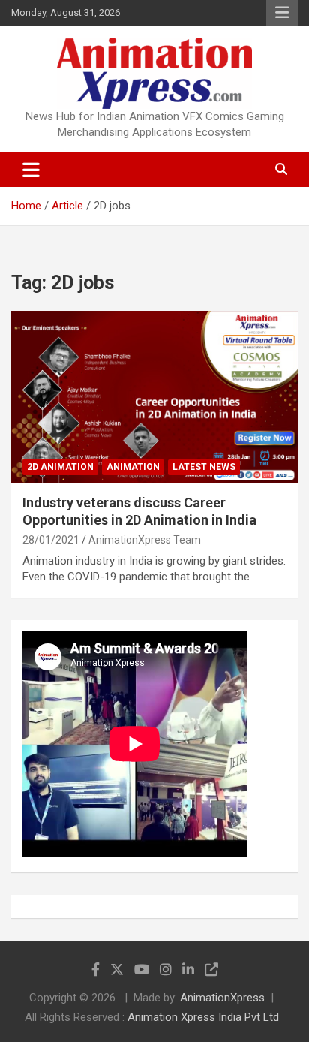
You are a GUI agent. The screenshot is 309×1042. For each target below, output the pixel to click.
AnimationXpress (222, 997)
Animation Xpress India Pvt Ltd (203, 1017)
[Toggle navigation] (31, 169)
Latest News (204, 467)
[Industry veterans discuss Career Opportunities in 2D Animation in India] (154, 396)
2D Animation (60, 467)
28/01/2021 (51, 540)
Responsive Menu (282, 13)
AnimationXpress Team (144, 540)
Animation (133, 467)
